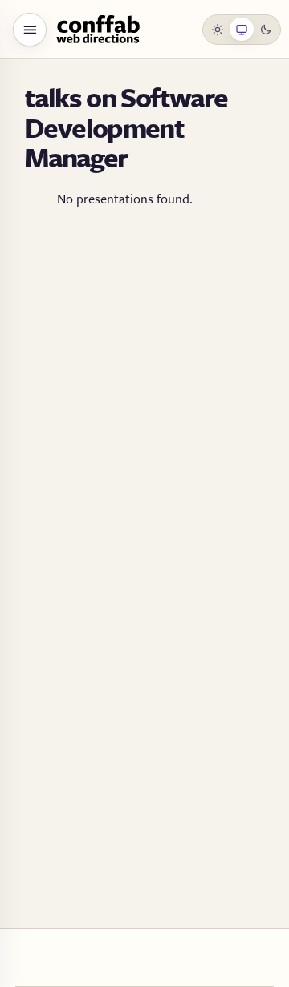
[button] (30, 29)
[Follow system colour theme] (242, 30)
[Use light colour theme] (218, 30)
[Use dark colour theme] (266, 30)
